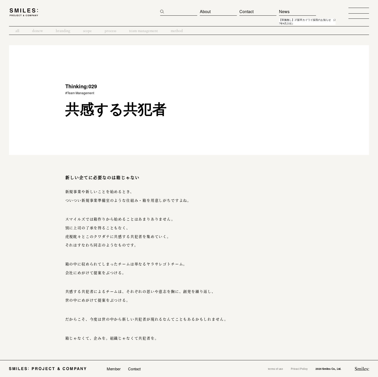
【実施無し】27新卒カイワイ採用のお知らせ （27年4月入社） (307, 22)
